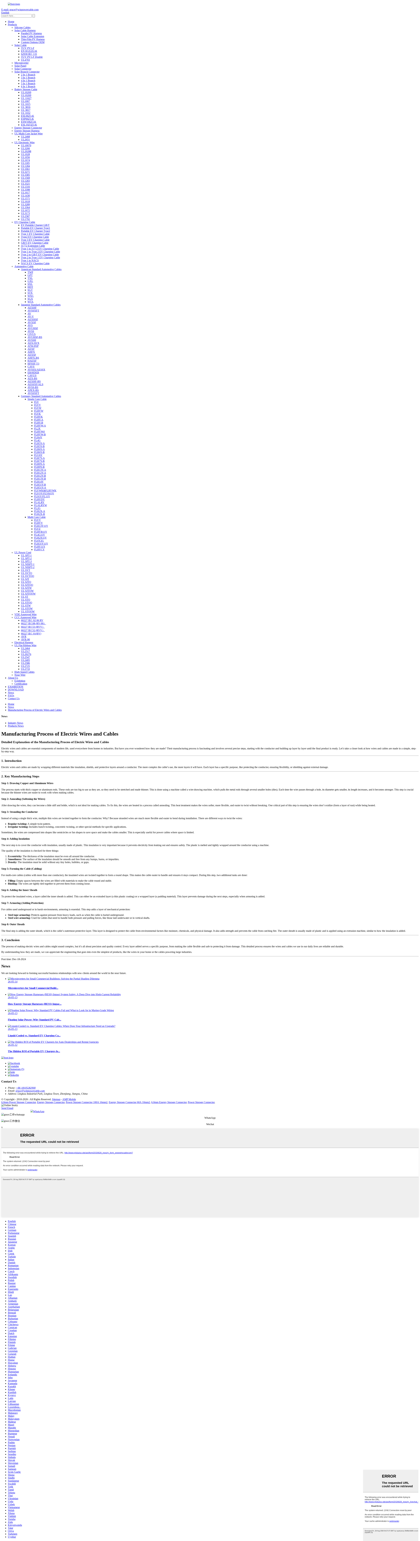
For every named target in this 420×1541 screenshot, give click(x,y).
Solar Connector (22, 68)
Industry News (15, 723)
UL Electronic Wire (24, 142)
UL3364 (25, 207)
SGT (30, 290)
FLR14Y (39, 481)
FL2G (37, 508)
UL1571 (25, 198)
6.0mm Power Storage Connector (18, 1102)
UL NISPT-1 (27, 564)
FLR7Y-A (39, 458)
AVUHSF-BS (35, 337)
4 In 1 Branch (28, 80)
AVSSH (32, 340)
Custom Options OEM (32, 42)
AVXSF (32, 322)
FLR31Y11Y (41, 543)
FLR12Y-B (40, 475)
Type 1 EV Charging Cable (35, 234)
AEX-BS (32, 378)
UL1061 (25, 169)
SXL (30, 284)
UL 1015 (25, 104)
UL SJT (25, 579)
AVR (23, 636)
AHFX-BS (33, 357)
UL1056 (25, 157)
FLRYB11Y (40, 531)
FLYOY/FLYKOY (44, 493)
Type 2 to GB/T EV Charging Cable (40, 254)
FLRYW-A (40, 425)
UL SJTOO (27, 585)
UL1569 (25, 177)
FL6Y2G (39, 540)
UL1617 (25, 192)
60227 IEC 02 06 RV (32, 620)
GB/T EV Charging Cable (34, 242)
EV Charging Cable (24, 222)
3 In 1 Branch (28, 77)
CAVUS (32, 375)
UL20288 (26, 151)
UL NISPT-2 (27, 567)
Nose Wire (19, 674)
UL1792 (25, 219)
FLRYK (38, 416)
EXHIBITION (15, 686)
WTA (30, 301)
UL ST (24, 596)
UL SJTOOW (28, 593)
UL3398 (25, 189)
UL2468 (25, 136)
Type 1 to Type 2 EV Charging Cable (40, 251)
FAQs (11, 695)
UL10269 (26, 92)
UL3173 (25, 213)
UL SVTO (26, 573)
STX (30, 293)
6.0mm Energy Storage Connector (169, 1102)
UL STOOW (28, 611)
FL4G (37, 440)
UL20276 (26, 654)
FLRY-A (38, 419)
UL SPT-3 (26, 561)
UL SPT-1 (26, 555)
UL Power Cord (22, 552)
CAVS (31, 366)
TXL (30, 278)
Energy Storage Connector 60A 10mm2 (129, 1102)
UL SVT (25, 570)
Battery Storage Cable (25, 89)
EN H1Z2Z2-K (29, 51)
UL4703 (25, 60)
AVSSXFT (33, 310)
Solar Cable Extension (32, 36)
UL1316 (25, 186)
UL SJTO (26, 582)
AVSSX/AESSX (36, 369)
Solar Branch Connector (27, 71)
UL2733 (25, 669)
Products (12, 24)
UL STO (25, 599)
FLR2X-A (39, 511)
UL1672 (25, 210)
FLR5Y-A (39, 443)
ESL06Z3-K (27, 116)
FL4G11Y (39, 534)
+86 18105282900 (26, 1087)
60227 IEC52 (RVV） (33, 630)
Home (11, 21)
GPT (30, 275)
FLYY (37, 405)
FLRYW (38, 411)
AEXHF (32, 307)
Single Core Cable (37, 399)
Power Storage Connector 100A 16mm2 (86, 1102)
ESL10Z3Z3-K (29, 124)
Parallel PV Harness (31, 33)
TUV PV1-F (27, 48)
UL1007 (25, 101)
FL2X (37, 428)
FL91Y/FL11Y (42, 496)
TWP (30, 272)
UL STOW (27, 608)
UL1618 (25, 201)
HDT (30, 287)
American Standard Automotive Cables (41, 269)
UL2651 (25, 139)
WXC (31, 295)
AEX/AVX (33, 343)
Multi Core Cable (37, 517)
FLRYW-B (40, 434)
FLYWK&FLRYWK (45, 490)
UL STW (26, 605)
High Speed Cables (24, 672)
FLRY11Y (39, 546)
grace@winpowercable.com (30, 1090)
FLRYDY (39, 499)
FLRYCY (39, 549)
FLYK (37, 413)
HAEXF (32, 360)
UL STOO (26, 602)
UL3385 (25, 175)
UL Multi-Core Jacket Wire (28, 133)
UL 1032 (25, 113)
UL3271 (25, 172)
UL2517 (25, 651)
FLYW (37, 408)
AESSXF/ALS (35, 384)
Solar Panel (20, 65)
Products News (16, 725)
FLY (36, 402)
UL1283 (25, 180)
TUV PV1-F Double (32, 57)
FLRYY (38, 523)
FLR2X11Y (40, 537)
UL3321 (25, 183)
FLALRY (39, 502)
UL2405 (25, 660)
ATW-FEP (33, 346)
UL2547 (25, 657)
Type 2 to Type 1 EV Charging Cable (40, 257)
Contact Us (14, 698)
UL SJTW (26, 587)
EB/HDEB (33, 372)
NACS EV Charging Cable (35, 263)
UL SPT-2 (26, 558)
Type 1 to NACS (30, 260)
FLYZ (37, 528)
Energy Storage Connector (28, 127)
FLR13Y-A (40, 469)
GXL (30, 281)
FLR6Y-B (39, 452)
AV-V (31, 316)
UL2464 (25, 648)
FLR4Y (38, 437)
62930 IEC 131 (29, 54)
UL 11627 (26, 98)
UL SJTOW (27, 590)
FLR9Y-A (39, 464)
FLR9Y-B (39, 467)
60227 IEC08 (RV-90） (33, 623)
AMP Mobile (69, 1099)
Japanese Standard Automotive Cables (41, 304)
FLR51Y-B (40, 484)
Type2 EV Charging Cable (35, 236)
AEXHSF (33, 319)
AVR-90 (25, 639)
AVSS (31, 331)
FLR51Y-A (40, 487)
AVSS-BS (33, 387)
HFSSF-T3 (33, 363)
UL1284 (25, 166)
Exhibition (19, 680)
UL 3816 (25, 107)
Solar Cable (20, 45)
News (11, 692)
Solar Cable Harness (25, 30)
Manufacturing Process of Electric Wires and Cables (35, 710)
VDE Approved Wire (25, 614)
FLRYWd (39, 431)
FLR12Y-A (40, 472)
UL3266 (25, 148)
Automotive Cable (23, 266)
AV (29, 313)
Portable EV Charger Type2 (35, 231)
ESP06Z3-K (27, 118)
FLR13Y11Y (41, 526)
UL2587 (25, 216)
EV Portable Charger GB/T (35, 225)
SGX (30, 298)
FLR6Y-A (39, 449)
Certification (20, 683)
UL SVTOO (27, 576)
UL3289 (25, 204)
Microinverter (21, 62)
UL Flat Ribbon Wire (25, 645)
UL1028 (25, 154)
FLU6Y (38, 455)
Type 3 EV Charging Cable (35, 239)
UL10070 (26, 145)
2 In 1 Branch (28, 74)
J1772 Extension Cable (33, 245)
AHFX (31, 352)
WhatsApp (38, 1111)
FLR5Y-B (39, 446)
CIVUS (32, 334)
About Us (13, 677)
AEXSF (32, 354)
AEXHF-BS (34, 381)
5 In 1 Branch (28, 83)
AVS (30, 325)
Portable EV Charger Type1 (35, 228)
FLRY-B (38, 422)
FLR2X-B (39, 514)
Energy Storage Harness (27, 130)
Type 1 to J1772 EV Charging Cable (40, 248)
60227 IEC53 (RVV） (33, 626)
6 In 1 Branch (28, 86)
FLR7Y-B (39, 461)
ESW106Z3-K (28, 121)
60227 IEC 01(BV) (31, 633)
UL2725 (25, 666)
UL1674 (25, 160)
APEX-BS (33, 390)
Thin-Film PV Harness (33, 39)
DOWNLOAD (16, 689)
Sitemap (56, 1099)
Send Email (7, 1108)
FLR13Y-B (40, 478)
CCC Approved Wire (25, 617)
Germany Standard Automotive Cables (41, 396)
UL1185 (25, 163)
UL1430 (25, 195)
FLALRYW (40, 505)
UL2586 (25, 663)
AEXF (31, 349)
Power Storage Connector (201, 1102)
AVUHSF (33, 328)
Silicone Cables (22, 27)
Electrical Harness (23, 642)
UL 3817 (25, 110)
